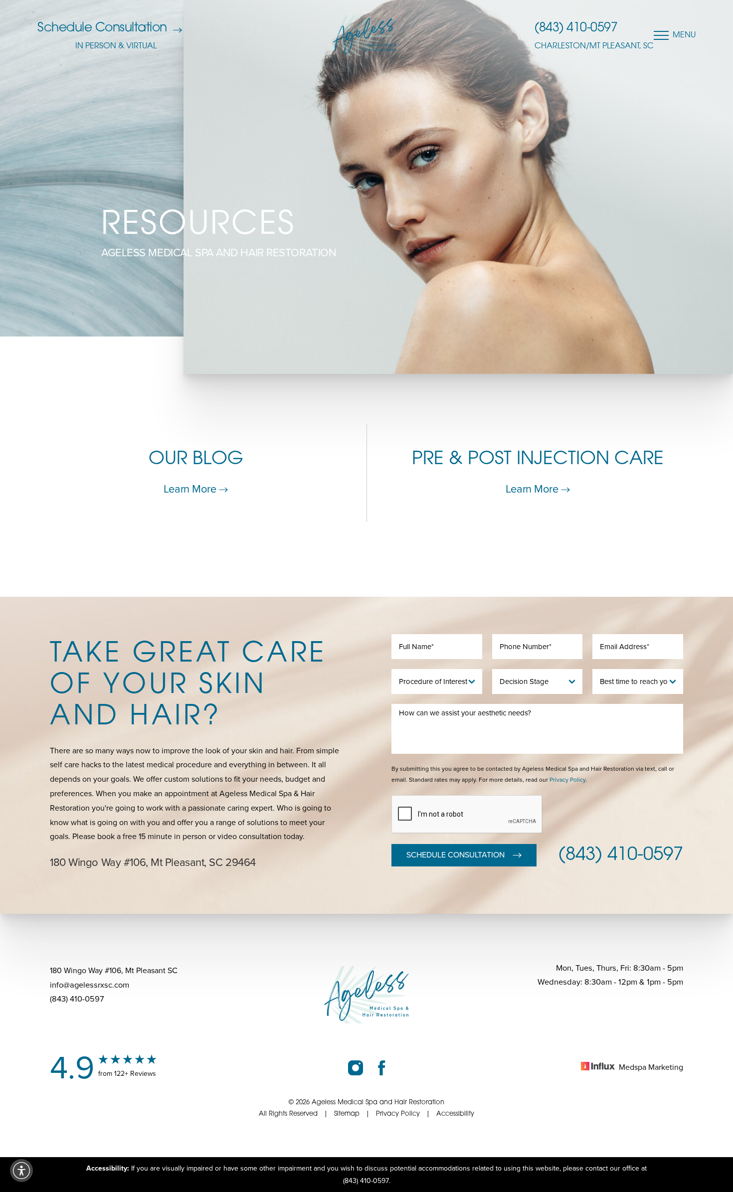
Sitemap (347, 1113)
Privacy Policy (567, 779)
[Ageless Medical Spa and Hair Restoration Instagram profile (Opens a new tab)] (355, 1067)
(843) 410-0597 (576, 28)
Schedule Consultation (102, 28)
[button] (21, 1170)
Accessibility (455, 1113)
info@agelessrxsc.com (89, 985)
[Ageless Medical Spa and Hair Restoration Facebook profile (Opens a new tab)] (381, 1067)
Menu (684, 35)
